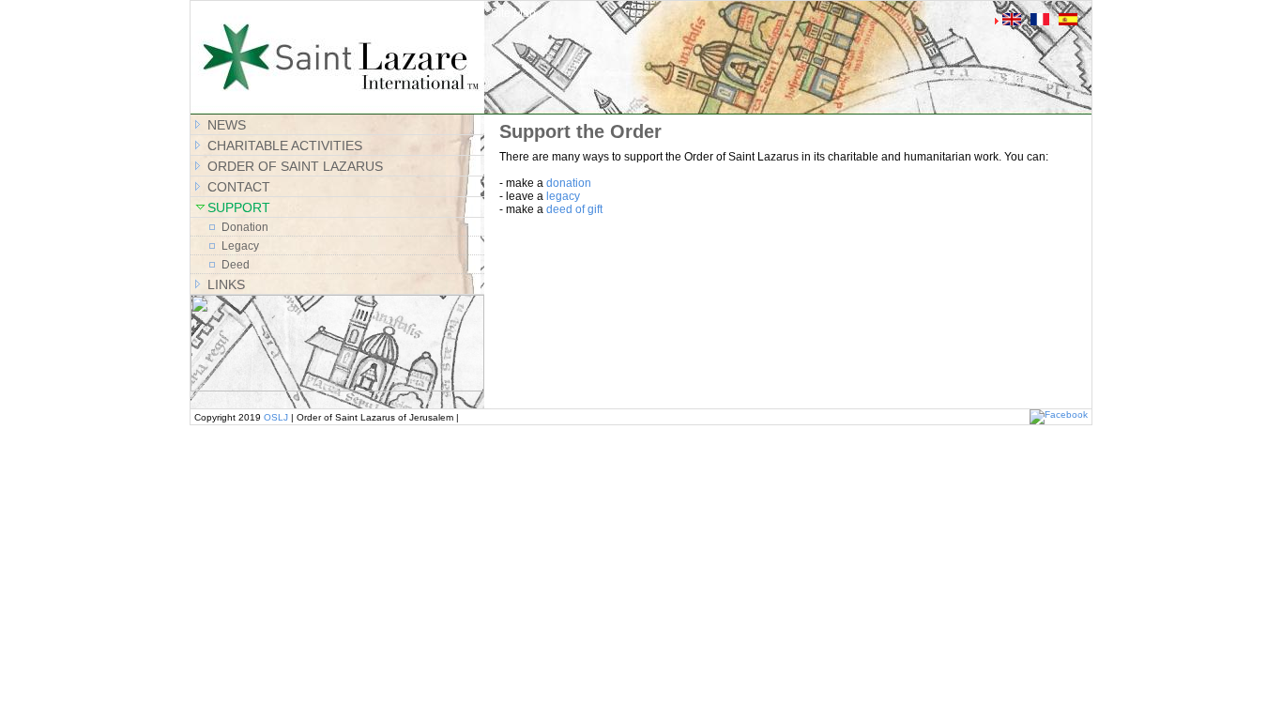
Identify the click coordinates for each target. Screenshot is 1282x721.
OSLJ (276, 417)
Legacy (240, 246)
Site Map (513, 13)
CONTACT (238, 186)
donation (568, 183)
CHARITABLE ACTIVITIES (284, 145)
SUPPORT (238, 207)
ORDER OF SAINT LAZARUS (295, 166)
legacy (563, 196)
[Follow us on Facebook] (1059, 414)
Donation (244, 227)
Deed (235, 264)
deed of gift (574, 209)
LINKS (226, 284)
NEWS (226, 124)
